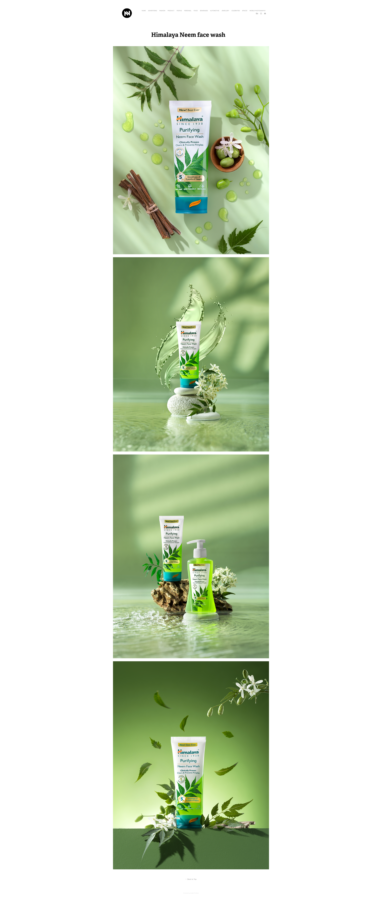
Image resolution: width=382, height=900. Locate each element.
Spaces (244, 11)
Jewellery (225, 11)
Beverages (204, 11)
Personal (187, 11)
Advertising (152, 11)
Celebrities (235, 11)
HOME (144, 11)
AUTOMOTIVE (214, 11)
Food (196, 11)
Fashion (162, 11)
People (179, 11)
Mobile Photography (258, 11)
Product (171, 11)
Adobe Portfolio (194, 893)
